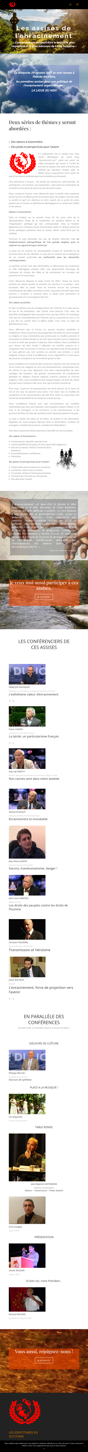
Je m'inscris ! (44, 596)
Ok (44, 1448)
